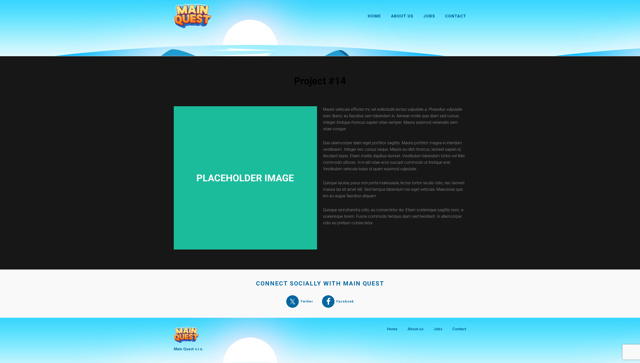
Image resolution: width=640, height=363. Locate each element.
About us (402, 16)
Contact (455, 16)
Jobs (429, 16)
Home (374, 16)
